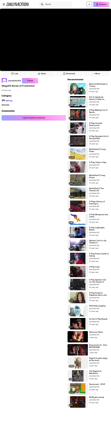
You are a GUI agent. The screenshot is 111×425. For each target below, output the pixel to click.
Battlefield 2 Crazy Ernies (97, 176)
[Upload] (89, 4)
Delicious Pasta (96, 332)
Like (16, 73)
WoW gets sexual (96, 397)
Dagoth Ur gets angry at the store (98, 359)
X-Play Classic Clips (97, 162)
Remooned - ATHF (97, 384)
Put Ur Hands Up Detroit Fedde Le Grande (96, 98)
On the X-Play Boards (98, 319)
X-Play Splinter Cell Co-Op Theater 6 (97, 281)
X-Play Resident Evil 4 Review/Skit (99, 137)
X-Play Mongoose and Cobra (98, 216)
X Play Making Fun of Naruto (98, 111)
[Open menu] (4, 4)
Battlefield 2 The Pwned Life (96, 189)
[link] (11, 80)
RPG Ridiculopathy (97, 306)
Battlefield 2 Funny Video (97, 150)
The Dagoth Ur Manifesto (95, 372)
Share (43, 73)
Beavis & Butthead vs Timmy (98, 85)
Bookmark (70, 73)
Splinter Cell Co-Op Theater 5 (97, 242)
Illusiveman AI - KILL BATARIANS (98, 346)
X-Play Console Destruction (95, 124)
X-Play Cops (94, 267)
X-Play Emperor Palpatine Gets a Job (98, 294)
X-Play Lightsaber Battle (97, 229)
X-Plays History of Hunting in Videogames (97, 203)
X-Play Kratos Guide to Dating (99, 255)
